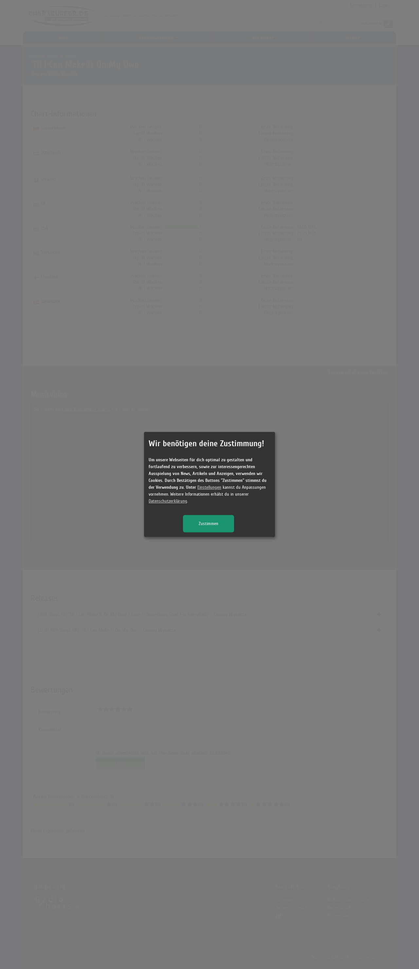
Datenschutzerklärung (168, 501)
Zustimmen (208, 523)
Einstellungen (209, 487)
